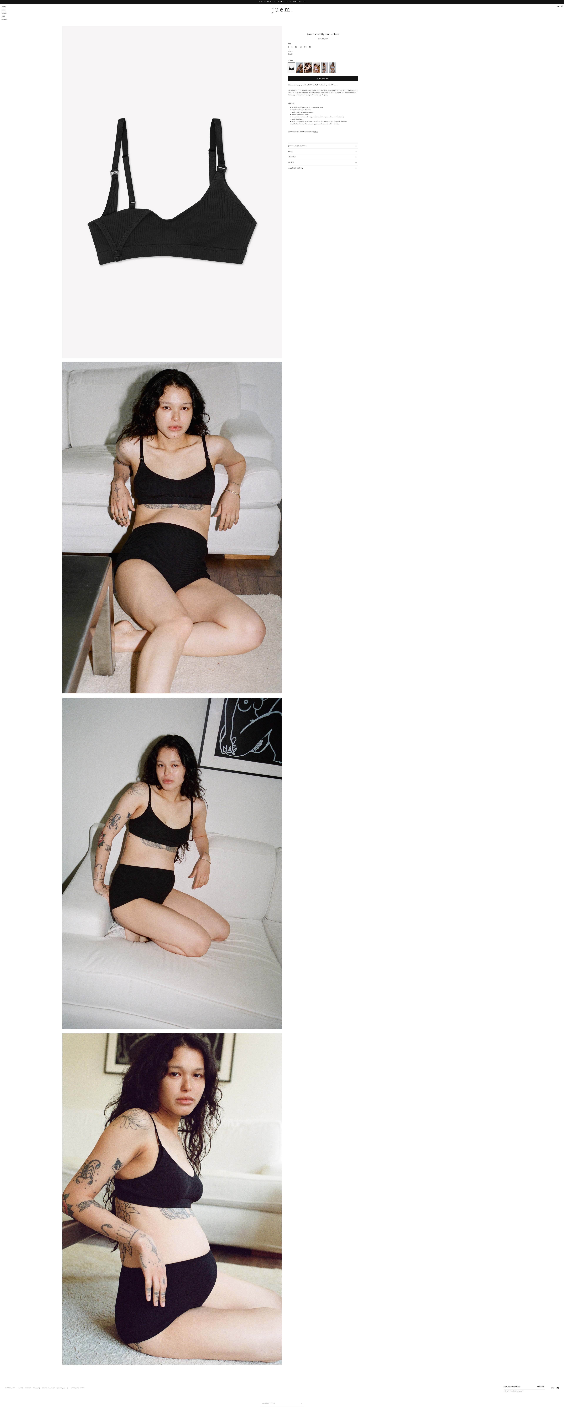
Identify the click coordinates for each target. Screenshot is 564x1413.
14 (305, 47)
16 (310, 47)
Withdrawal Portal (77, 1388)
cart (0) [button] (560, 6)
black (315, 131)
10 (296, 47)
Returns (28, 1388)
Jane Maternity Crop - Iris (316, 67)
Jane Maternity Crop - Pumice (308, 67)
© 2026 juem (10, 1388)
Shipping (36, 1388)
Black (290, 54)
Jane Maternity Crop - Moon (324, 67)
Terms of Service (48, 1388)
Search (20, 1388)
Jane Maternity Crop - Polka (332, 67)
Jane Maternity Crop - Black (291, 67)
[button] (323, 151)
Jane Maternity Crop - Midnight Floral (299, 67)
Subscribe (540, 1386)
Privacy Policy (62, 1388)
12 (301, 47)
